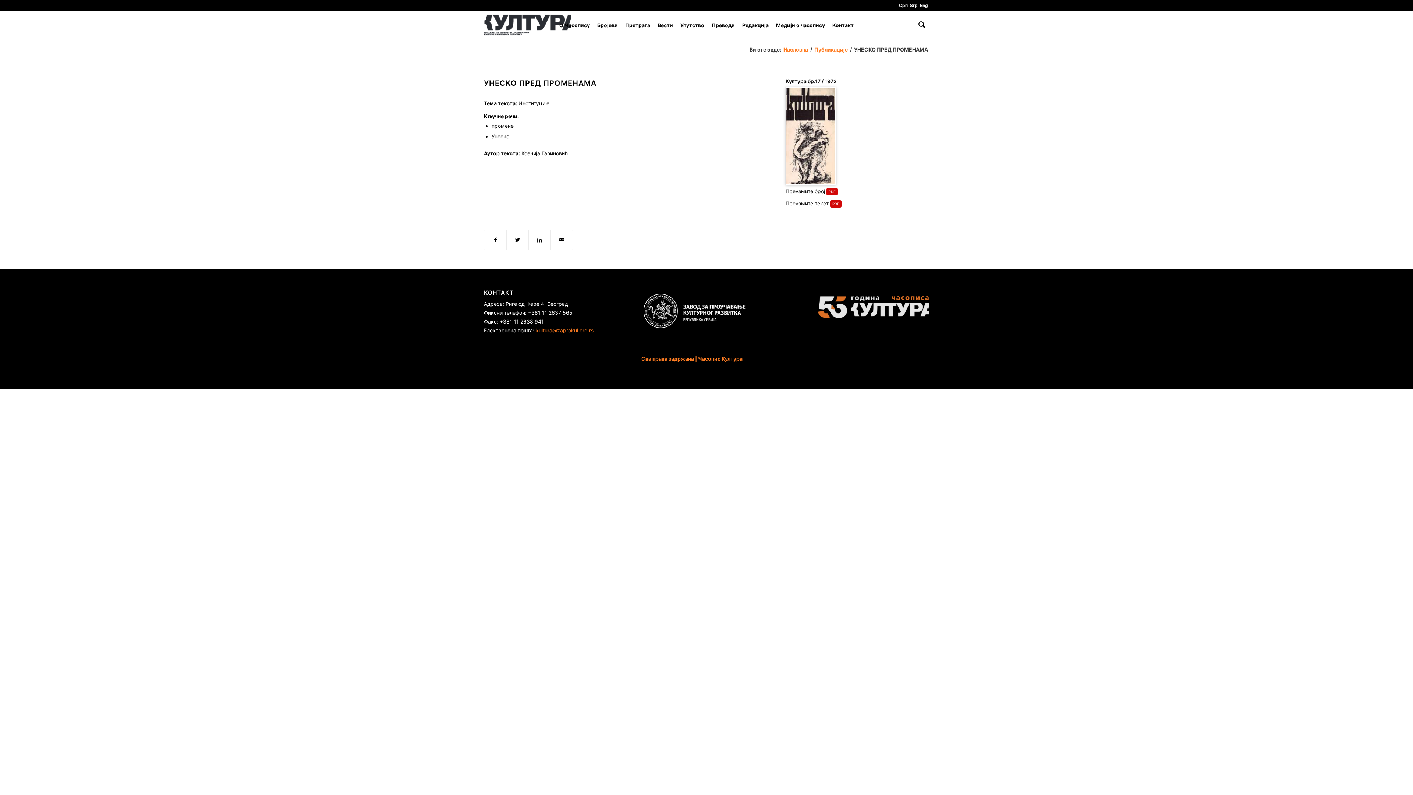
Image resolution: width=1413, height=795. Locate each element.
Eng (924, 5)
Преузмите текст (807, 203)
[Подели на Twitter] (517, 240)
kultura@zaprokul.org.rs (565, 330)
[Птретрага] (922, 25)
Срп (903, 5)
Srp (914, 5)
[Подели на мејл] (562, 240)
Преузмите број (805, 191)
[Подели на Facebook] (495, 240)
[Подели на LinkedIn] (539, 240)
